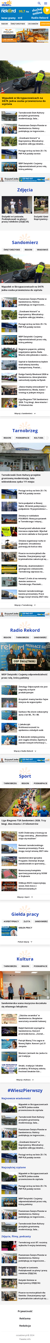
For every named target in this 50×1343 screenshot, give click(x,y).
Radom (4, 24)
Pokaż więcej (23, 942)
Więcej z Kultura (23, 1080)
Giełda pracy (25, 914)
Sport (25, 776)
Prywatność (25, 1311)
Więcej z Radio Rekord (23, 751)
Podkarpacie (22, 438)
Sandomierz (25, 242)
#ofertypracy (11, 921)
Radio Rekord (25, 630)
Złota (27, 921)
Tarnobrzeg (25, 431)
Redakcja (25, 1325)
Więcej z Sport (23, 897)
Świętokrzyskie (18, 24)
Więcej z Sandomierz (23, 413)
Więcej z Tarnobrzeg (23, 605)
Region (28, 249)
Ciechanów (33, 24)
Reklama (25, 1318)
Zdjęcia (25, 190)
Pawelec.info (25, 1339)
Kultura (38, 438)
